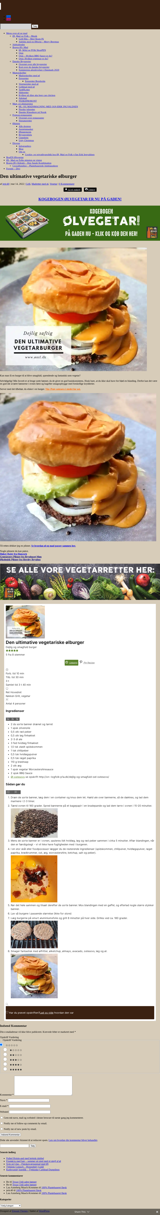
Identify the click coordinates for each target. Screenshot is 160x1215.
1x (8, 719)
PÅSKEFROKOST (28, 101)
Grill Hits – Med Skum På (31, 39)
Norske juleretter (27, 109)
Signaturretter (25, 120)
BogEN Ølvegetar (15, 157)
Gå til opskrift (73, 189)
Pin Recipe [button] (89, 662)
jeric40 (5, 184)
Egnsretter (24, 78)
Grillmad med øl (27, 87)
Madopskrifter (19, 72)
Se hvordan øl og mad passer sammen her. (53, 545)
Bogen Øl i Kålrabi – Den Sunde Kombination (28, 163)
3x (17, 719)
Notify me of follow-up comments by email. (25, 1123)
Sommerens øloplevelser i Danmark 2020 (39, 70)
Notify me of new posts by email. (20, 1129)
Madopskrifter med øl (29, 75)
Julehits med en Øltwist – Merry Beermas (39, 41)
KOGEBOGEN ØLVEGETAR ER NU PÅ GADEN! (80, 199)
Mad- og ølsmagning (22, 103)
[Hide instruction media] (17, 792)
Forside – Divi (13, 168)
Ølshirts (16, 123)
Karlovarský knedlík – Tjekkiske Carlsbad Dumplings (33, 1169)
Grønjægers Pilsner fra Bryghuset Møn (21, 556)
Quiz (21, 53)
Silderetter (24, 92)
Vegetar (53, 184)
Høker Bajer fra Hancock (13, 554)
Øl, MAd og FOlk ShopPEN (32, 50)
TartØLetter (24, 89)
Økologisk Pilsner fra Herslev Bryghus (20, 559)
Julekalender (18, 44)
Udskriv (91, 189)
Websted (4, 1111)
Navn (3, 1100)
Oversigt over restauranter (31, 118)
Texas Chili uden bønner (24, 1182)
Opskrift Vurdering (9, 1037)
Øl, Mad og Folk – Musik (24, 36)
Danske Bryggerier (21, 61)
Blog (21, 149)
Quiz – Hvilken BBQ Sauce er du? (35, 56)
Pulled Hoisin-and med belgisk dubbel (25, 1158)
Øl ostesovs (18, 776)
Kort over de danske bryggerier (34, 67)
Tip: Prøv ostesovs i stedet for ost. (63, 389)
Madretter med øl (40, 184)
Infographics (25, 146)
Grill (28, 184)
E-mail (4, 1106)
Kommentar (7, 1094)
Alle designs (25, 126)
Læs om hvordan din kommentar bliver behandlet (73, 1140)
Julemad (23, 98)
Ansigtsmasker (26, 129)
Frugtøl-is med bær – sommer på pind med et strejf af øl (33, 1161)
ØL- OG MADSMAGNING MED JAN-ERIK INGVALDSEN (48, 106)
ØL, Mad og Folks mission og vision (24, 160)
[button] (7, 650)
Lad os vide (46, 1012)
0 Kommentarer (66, 184)
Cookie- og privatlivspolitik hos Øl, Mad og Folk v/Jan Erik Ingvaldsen (60, 154)
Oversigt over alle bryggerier (33, 64)
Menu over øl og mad (16, 33)
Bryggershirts (25, 135)
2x (13, 719)
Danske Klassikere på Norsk (32, 112)
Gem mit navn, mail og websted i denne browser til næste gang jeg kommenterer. (43, 1117)
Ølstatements (25, 132)
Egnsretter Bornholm (35, 81)
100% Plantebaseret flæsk (54, 1187)
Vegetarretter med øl (28, 84)
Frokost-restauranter (22, 115)
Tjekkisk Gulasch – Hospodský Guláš (25, 1166)
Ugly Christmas (26, 140)
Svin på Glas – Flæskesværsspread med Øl (27, 1164)
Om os (22, 151)
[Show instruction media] (9, 792)
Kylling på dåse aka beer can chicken (37, 95)
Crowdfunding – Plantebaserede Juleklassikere (35, 166)
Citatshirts (23, 137)
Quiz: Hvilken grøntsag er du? (33, 58)
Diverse (16, 143)
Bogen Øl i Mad (20, 47)
